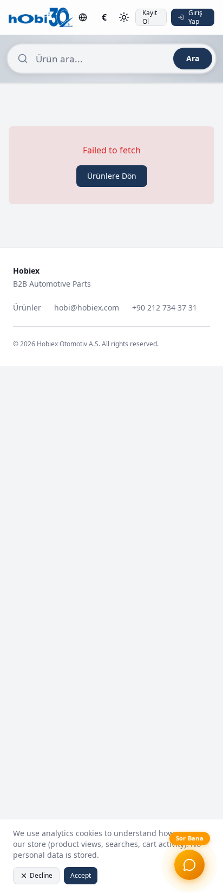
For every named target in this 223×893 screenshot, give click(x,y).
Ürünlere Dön (111, 176)
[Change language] (83, 17)
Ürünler (27, 307)
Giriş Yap (195, 17)
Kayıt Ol (149, 17)
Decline (41, 875)
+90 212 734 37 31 (164, 307)
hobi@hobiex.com (86, 307)
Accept (80, 875)
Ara (192, 58)
